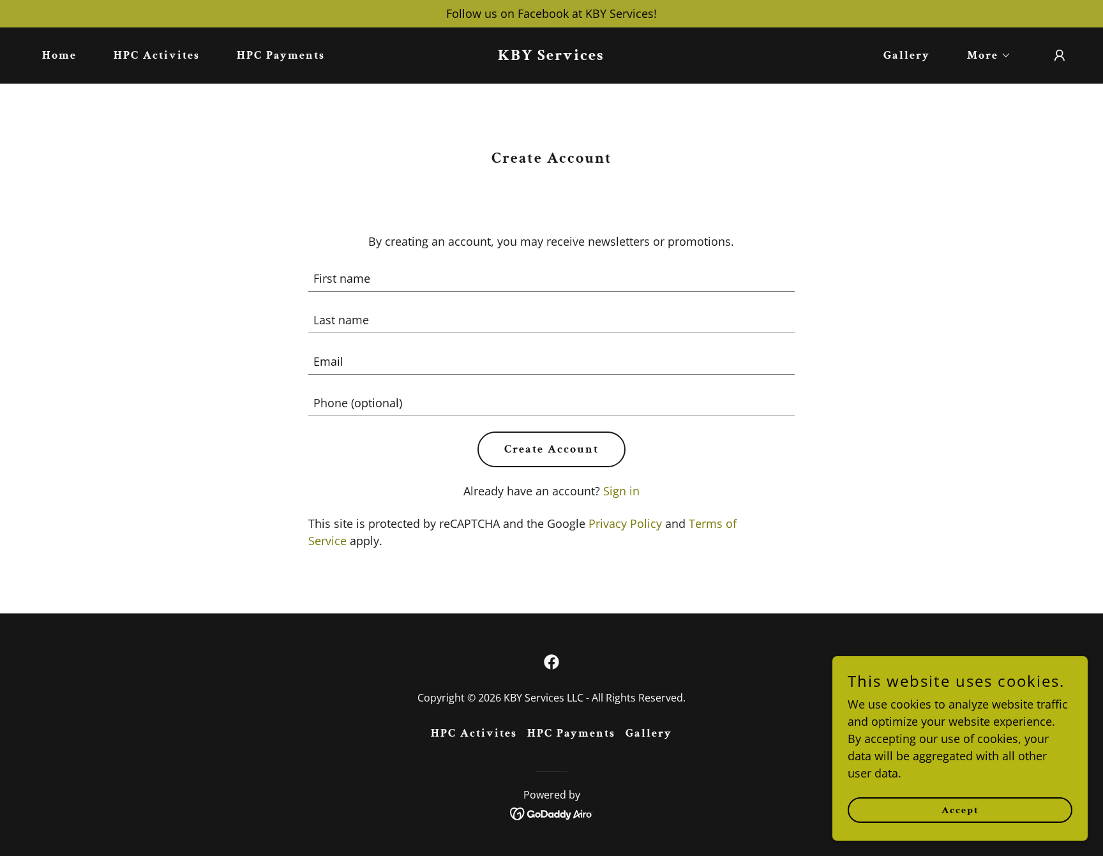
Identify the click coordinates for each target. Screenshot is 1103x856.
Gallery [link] (906, 55)
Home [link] (59, 55)
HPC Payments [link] (281, 55)
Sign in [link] (621, 491)
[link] (551, 55)
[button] (983, 55)
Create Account (551, 449)
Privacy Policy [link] (625, 523)
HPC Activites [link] (157, 55)
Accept (960, 810)
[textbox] (551, 279)
